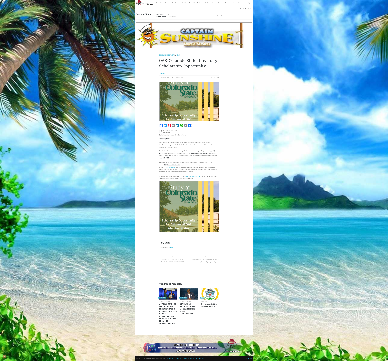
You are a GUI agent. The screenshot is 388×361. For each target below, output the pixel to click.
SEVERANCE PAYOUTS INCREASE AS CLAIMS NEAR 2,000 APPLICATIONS (188, 309)
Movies (207, 3)
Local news (171, 55)
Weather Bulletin (161, 14)
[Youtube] (246, 8)
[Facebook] (240, 8)
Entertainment (185, 3)
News (167, 3)
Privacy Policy (200, 358)
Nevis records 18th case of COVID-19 (209, 305)
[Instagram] (251, 8)
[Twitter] (243, 8)
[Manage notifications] (4, 356)
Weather (175, 3)
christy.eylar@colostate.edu (193, 176)
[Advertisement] (196, 273)
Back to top (248, 358)
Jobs (213, 3)
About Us (159, 3)
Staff (163, 73)
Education (163, 55)
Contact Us (236, 3)
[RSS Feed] (248, 8)
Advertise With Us (224, 3)
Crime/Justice (197, 3)
